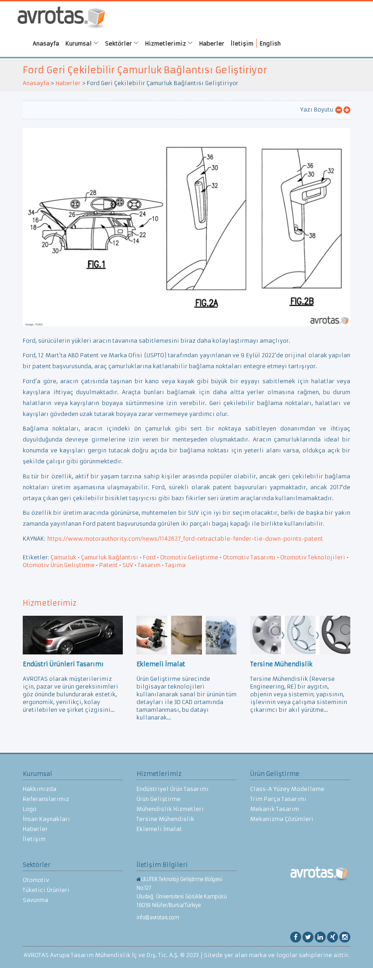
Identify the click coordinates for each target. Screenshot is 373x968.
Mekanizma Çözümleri (281, 819)
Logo (29, 809)
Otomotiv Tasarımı (249, 557)
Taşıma (175, 565)
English (270, 43)
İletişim (242, 43)
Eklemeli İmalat (159, 829)
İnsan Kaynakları (46, 819)
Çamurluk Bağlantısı (109, 557)
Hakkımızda (39, 789)
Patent (108, 565)
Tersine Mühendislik (165, 819)
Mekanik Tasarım (274, 809)
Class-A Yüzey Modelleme (287, 789)
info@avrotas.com (157, 917)
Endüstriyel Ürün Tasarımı (172, 789)
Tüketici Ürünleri (46, 890)
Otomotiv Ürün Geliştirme (59, 565)
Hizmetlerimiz (166, 43)
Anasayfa (46, 43)
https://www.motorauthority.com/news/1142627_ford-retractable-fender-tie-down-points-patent (185, 538)
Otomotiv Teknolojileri (312, 557)
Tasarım (149, 565)
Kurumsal (79, 43)
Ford (149, 557)
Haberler (211, 43)
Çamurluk (63, 557)
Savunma (35, 900)
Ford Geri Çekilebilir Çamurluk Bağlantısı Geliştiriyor (145, 70)
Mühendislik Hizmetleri (170, 809)
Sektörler (119, 43)
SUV (127, 565)
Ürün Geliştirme (158, 799)
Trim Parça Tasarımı (278, 799)
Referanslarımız (46, 799)
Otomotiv (36, 880)
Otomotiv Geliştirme (189, 557)
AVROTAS (61, 18)
